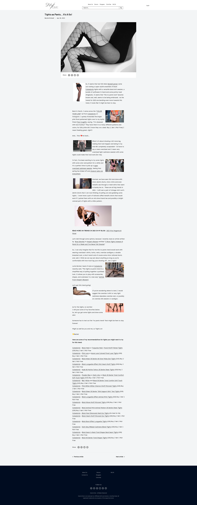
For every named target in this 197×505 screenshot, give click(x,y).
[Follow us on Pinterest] (97, 488)
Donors (96, 4)
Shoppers (102, 4)
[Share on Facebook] (69, 75)
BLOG (114, 4)
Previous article (78, 456)
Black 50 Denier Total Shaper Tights (94, 438)
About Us (90, 4)
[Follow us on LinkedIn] (106, 488)
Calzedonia (98, 266)
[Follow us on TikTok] (103, 488)
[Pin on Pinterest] (72, 75)
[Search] (121, 7)
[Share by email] (78, 75)
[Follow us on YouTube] (100, 488)
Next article (119, 456)
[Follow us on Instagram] (94, 488)
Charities (108, 4)
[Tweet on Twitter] (75, 75)
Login (147, 5)
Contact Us (85, 475)
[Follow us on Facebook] (91, 488)
